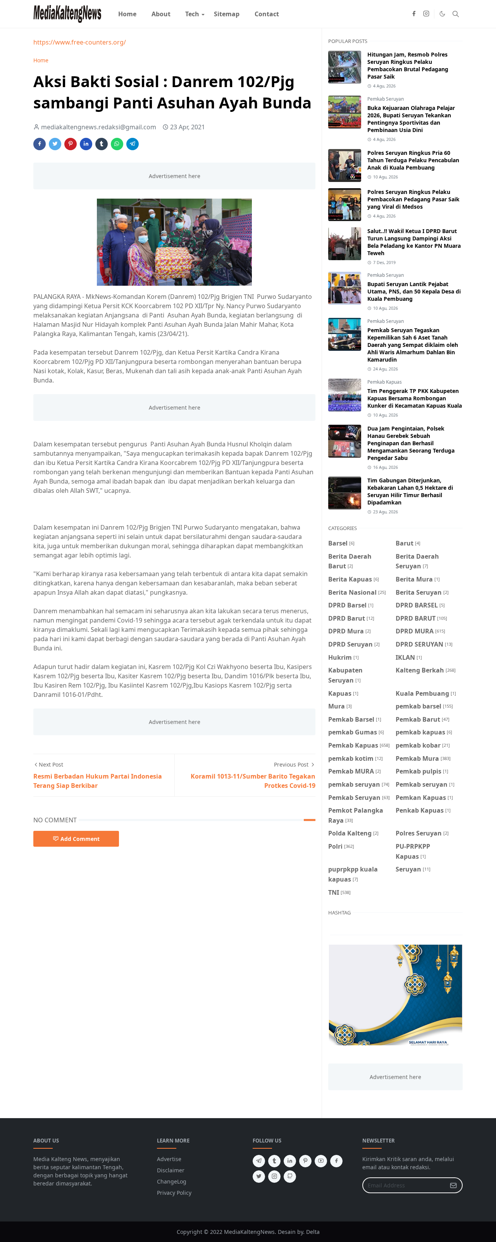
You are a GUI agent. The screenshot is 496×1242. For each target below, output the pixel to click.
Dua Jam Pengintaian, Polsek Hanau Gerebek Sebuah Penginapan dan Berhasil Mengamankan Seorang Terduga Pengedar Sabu (411, 443)
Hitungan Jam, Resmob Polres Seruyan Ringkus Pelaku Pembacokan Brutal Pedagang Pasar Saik (407, 65)
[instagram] (426, 14)
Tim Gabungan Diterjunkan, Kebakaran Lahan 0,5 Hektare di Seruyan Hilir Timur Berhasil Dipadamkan (410, 491)
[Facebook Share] (39, 144)
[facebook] (414, 14)
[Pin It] (70, 144)
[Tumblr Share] (101, 144)
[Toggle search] (456, 14)
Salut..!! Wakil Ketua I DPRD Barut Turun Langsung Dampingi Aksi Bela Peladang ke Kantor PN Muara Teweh (414, 242)
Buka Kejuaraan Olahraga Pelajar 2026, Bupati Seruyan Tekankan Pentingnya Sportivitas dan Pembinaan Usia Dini (411, 119)
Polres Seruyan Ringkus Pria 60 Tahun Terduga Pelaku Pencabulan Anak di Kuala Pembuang (413, 160)
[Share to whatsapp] (117, 144)
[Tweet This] (55, 144)
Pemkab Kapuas (384, 382)
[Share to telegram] (132, 144)
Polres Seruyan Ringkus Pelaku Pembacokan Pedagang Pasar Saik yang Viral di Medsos (413, 199)
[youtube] (321, 1161)
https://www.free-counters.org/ (79, 42)
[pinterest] (305, 1161)
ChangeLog (171, 1181)
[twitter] (259, 1176)
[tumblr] (274, 1161)
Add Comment (80, 838)
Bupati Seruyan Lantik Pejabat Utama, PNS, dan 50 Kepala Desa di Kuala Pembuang (414, 291)
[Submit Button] (453, 1185)
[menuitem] (127, 14)
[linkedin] (290, 1161)
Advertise (169, 1159)
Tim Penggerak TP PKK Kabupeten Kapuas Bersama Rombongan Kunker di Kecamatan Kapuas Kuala (414, 398)
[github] (290, 1176)
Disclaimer (170, 1170)
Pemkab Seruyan (385, 99)
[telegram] (259, 1161)
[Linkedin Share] (86, 144)
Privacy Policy (174, 1192)
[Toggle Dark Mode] (442, 13)
